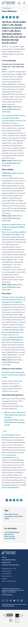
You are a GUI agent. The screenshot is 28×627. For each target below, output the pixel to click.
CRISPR (6, 518)
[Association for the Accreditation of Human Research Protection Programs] (11, 620)
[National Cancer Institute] (8, 615)
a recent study (8, 120)
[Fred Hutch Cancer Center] (8, 552)
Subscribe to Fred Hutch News (10, 565)
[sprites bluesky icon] (22, 600)
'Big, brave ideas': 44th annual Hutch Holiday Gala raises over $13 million (15, 414)
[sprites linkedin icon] (10, 600)
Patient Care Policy (6, 576)
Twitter (10, 17)
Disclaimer (4, 578)
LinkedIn (6, 17)
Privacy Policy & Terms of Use (9, 568)
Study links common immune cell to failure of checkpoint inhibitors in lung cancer (13, 227)
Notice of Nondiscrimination (9, 581)
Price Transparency (6, 573)
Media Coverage (9, 536)
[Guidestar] (17, 620)
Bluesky (17, 17)
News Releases (9, 534)
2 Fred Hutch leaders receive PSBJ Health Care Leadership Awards (14, 422)
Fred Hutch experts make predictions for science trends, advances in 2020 (14, 374)
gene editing (19, 516)
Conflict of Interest (6, 571)
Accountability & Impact (9, 560)
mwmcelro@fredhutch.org (11, 109)
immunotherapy (17, 460)
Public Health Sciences (11, 514)
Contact (4, 557)
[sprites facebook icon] (3, 600)
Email (14, 17)
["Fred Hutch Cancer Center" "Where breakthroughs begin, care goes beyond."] (8, 2)
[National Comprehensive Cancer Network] (20, 615)
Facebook (3, 17)
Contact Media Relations (12, 532)
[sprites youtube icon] (14, 600)
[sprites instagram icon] (18, 600)
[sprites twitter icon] (7, 600)
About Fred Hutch (9, 538)
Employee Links (6, 562)
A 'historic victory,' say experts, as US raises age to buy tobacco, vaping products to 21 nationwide (14, 299)
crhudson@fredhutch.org (10, 362)
